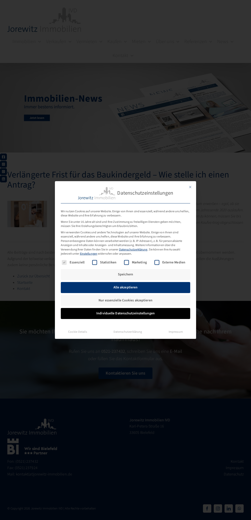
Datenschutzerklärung (133, 249)
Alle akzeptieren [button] (125, 287)
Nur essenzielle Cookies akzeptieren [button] (125, 300)
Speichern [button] (125, 274)
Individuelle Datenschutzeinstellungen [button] (125, 313)
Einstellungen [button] (88, 253)
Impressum (176, 332)
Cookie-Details (77, 332)
